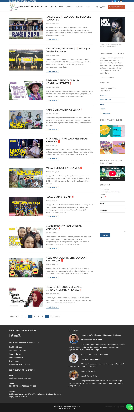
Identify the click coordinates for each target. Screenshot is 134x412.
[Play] (102, 179)
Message (104, 210)
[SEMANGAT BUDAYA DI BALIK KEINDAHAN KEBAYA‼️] (26, 90)
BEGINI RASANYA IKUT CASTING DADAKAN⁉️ (64, 227)
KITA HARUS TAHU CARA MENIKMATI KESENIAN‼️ (67, 140)
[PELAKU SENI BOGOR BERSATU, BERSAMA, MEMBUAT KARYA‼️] (26, 297)
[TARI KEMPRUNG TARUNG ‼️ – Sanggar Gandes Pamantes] (26, 60)
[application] (112, 173)
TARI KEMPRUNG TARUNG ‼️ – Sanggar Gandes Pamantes (68, 50)
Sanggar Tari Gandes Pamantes (37, 7)
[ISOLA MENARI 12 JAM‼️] (26, 206)
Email (102, 203)
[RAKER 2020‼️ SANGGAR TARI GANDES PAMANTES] (26, 28)
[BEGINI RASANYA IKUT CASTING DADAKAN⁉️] (26, 237)
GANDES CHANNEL (117, 7)
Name (103, 197)
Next (57, 317)
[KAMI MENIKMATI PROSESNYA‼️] (26, 119)
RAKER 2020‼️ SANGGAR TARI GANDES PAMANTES (68, 18)
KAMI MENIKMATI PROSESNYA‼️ (64, 109)
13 (51, 317)
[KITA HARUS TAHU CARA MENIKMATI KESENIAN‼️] (26, 148)
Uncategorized (105, 113)
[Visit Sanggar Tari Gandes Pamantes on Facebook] (10, 336)
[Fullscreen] (123, 179)
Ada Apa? (103, 95)
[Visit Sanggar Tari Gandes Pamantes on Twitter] (12, 336)
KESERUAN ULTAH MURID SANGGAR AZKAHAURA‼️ (66, 259)
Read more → (52, 39)
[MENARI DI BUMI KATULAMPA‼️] (26, 178)
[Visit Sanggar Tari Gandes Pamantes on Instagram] (15, 336)
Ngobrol (103, 109)
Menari (102, 104)
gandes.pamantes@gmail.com (20, 378)
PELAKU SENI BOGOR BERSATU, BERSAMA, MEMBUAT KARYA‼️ (64, 288)
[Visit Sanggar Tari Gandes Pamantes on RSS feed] (20, 336)
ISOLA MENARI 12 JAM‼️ (60, 196)
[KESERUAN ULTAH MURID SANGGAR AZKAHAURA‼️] (26, 267)
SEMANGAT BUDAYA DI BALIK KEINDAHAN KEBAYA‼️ (62, 82)
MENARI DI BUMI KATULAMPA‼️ (64, 168)
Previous (14, 317)
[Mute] (119, 179)
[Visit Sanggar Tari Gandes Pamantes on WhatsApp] (17, 336)
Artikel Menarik (105, 100)
